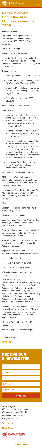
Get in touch (7, 423)
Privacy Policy (21, 444)
